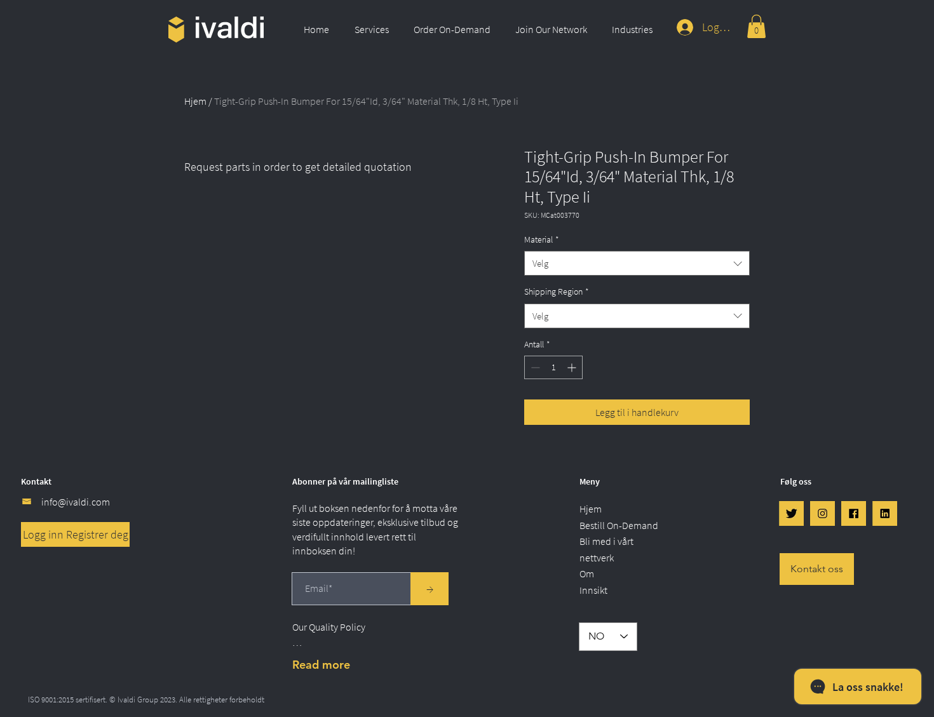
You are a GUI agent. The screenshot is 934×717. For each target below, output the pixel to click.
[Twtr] (791, 513)
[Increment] (573, 367)
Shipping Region (556, 291)
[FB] (853, 513)
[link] (756, 26)
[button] (374, 29)
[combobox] (637, 263)
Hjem (195, 101)
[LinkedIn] (884, 513)
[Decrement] (534, 367)
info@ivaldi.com (75, 501)
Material (541, 239)
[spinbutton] (553, 367)
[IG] (822, 513)
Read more (321, 664)
